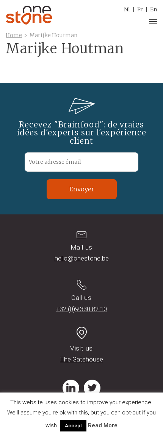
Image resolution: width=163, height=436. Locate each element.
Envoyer (81, 189)
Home (14, 35)
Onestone (29, 15)
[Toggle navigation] (153, 21)
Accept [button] (73, 425)
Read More (103, 425)
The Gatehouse (81, 359)
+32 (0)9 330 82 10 (81, 309)
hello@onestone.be (82, 258)
